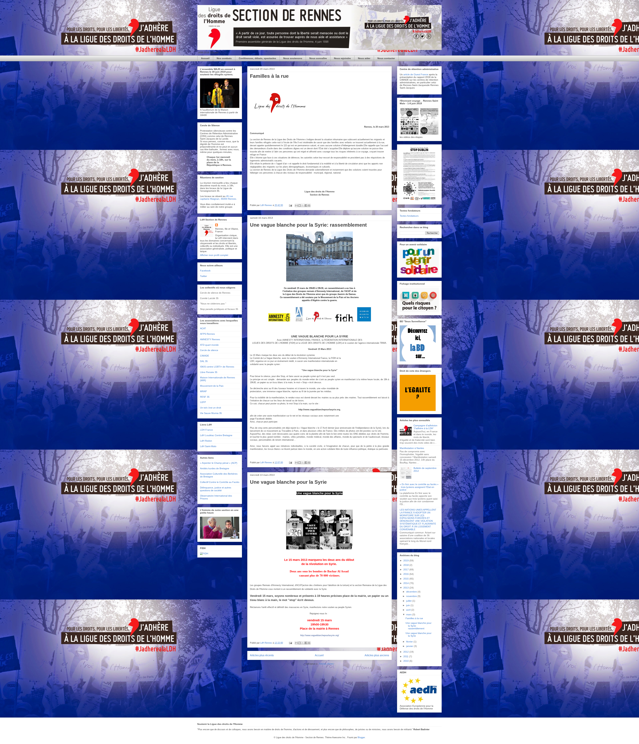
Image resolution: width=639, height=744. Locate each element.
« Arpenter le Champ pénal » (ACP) (218, 463)
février (410, 641)
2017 (406, 569)
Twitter (203, 276)
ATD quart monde (209, 345)
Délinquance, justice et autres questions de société (215, 489)
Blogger (361, 737)
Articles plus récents (262, 655)
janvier (410, 646)
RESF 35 (205, 396)
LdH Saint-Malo (208, 446)
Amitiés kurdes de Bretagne (214, 468)
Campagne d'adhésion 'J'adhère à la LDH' (425, 427)
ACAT (203, 328)
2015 (406, 578)
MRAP (203, 391)
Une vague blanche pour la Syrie (288, 482)
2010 (406, 661)
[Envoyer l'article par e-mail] (290, 205)
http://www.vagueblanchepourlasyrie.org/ (319, 635)
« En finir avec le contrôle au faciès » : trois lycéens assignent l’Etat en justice (419, 487)
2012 (406, 651)
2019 (406, 560)
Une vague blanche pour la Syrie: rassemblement (308, 225)
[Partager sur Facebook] (306, 205)
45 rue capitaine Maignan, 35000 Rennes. (218, 197)
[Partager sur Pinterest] (309, 205)
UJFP (203, 402)
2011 (406, 656)
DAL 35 (204, 361)
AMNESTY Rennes (210, 339)
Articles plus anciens (377, 655)
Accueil (205, 58)
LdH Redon (206, 440)
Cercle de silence (209, 350)
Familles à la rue (269, 76)
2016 (406, 574)
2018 (406, 565)
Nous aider (364, 58)
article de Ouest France (415, 74)
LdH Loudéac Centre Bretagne (216, 435)
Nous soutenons (292, 58)
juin (408, 605)
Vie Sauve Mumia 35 (211, 413)
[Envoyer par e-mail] (296, 205)
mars (409, 614)
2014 (406, 583)
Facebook (205, 270)
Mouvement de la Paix (211, 385)
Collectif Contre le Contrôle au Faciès (219, 482)
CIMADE (204, 355)
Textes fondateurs (409, 215)
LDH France (206, 429)
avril (408, 609)
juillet (409, 600)
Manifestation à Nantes (412, 448)
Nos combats (224, 58)
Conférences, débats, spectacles (257, 58)
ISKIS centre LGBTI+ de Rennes (217, 366)
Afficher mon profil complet (214, 255)
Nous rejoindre (342, 58)
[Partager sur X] (302, 205)
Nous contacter (386, 58)
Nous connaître (318, 58)
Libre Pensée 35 (208, 372)
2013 (406, 587)
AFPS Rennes (207, 334)
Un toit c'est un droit (210, 407)
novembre (412, 596)
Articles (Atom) (326, 664)
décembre (412, 591)
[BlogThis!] (299, 205)
